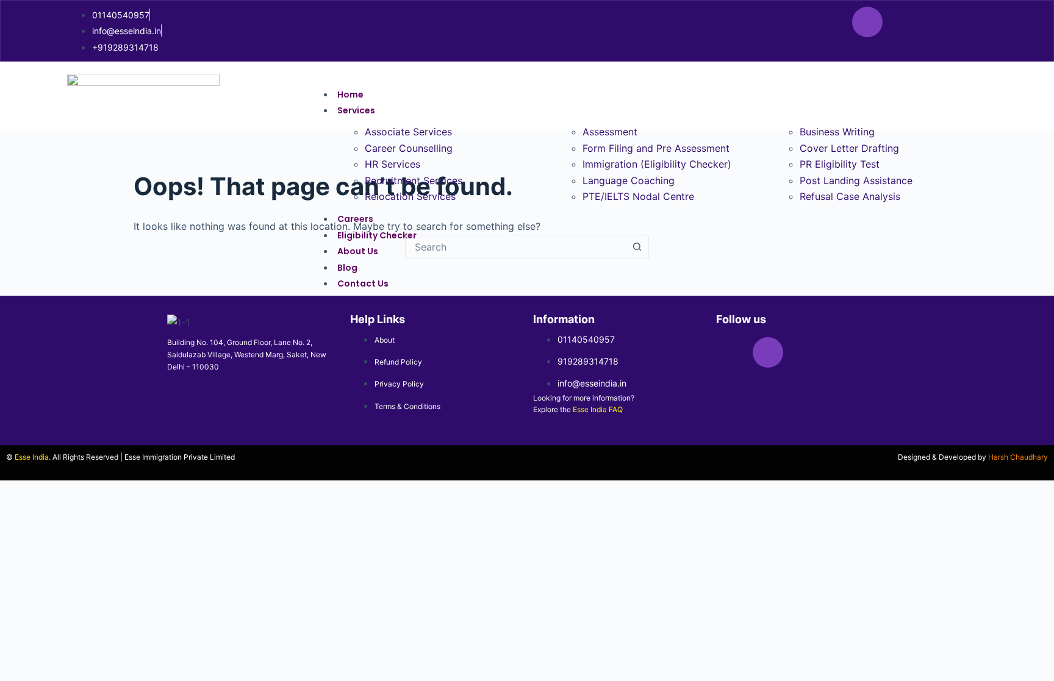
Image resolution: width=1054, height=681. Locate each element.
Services (356, 110)
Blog (347, 268)
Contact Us (363, 283)
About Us (357, 251)
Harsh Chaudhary (1018, 457)
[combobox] (515, 247)
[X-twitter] (904, 22)
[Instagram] (867, 22)
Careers (355, 219)
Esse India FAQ (598, 409)
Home (350, 94)
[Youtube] (940, 22)
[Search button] (636, 246)
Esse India (32, 457)
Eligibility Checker (377, 235)
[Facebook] (831, 22)
